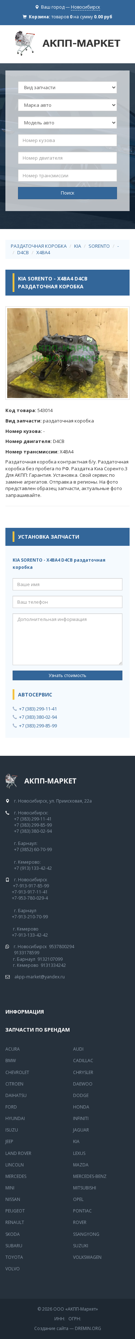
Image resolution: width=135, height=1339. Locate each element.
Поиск (68, 192)
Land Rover (18, 1153)
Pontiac (82, 1211)
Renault (14, 1222)
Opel (78, 1199)
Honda (81, 1107)
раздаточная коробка (39, 246)
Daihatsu (16, 1095)
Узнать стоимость (67, 675)
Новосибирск (85, 7)
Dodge (81, 1095)
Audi (78, 1049)
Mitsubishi (84, 1188)
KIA (77, 246)
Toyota (14, 1257)
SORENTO (99, 246)
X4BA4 (43, 252)
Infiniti (81, 1118)
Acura (12, 1049)
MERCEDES (15, 1176)
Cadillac (83, 1060)
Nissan (12, 1199)
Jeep (9, 1141)
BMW (10, 1060)
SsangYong (86, 1234)
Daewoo (83, 1084)
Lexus (79, 1153)
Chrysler (83, 1072)
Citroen (14, 1084)
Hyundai (15, 1118)
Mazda (81, 1165)
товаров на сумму (81, 17)
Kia (76, 1141)
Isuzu (11, 1130)
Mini (9, 1188)
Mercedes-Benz (90, 1176)
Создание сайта (51, 1328)
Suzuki (80, 1246)
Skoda (12, 1234)
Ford (11, 1107)
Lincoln (14, 1165)
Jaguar (81, 1130)
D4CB (23, 252)
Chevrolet (17, 1072)
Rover (79, 1222)
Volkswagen (87, 1257)
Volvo (12, 1269)
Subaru (13, 1246)
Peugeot (15, 1211)
